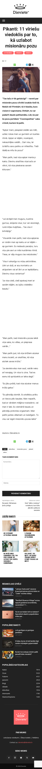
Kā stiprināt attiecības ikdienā (10, 534)
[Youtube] (33, 758)
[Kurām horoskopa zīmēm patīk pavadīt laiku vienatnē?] (7, 655)
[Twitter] (27, 758)
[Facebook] (9, 758)
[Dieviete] (21, 8)
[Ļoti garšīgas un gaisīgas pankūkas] (7, 633)
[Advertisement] (21, 196)
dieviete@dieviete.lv (25, 742)
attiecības (12, 449)
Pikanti (19, 53)
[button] (3, 21)
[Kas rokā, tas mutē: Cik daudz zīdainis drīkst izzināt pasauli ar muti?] (31, 546)
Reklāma (35, 738)
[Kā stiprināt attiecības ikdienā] (10, 525)
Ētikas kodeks (26, 738)
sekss (5, 452)
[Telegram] (21, 758)
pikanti (31, 449)
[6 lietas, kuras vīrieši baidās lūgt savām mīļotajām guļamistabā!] (7, 644)
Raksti (28, 53)
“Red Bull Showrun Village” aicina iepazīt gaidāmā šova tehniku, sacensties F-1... (27, 603)
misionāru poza (22, 449)
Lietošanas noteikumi (11, 738)
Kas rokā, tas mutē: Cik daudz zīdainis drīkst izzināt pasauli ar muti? (31, 557)
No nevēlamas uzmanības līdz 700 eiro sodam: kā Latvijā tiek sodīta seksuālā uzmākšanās (11, 558)
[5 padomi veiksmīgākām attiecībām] (31, 525)
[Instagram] (15, 757)
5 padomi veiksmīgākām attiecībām (30, 535)
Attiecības (8, 53)
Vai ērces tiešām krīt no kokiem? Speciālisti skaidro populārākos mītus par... (27, 614)
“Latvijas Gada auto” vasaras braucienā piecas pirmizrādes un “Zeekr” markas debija (27, 591)
